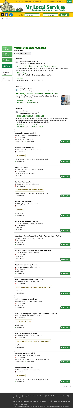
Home (14, 396)
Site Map (15, 401)
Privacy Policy (16, 397)
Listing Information (28, 396)
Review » (6, 48)
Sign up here (45, 401)
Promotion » (7, 66)
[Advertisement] (36, 32)
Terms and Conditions (59, 396)
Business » (6, 54)
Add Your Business (40, 396)
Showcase (6, 79)
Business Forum (6, 72)
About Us (19, 396)
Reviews (20, 401)
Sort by (16, 54)
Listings (26, 401)
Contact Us (49, 396)
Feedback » (7, 60)
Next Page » (67, 386)
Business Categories (35, 401)
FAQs (68, 396)
